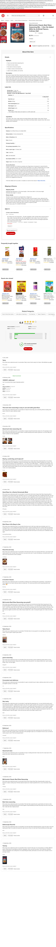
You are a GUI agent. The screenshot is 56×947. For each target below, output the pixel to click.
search (39, 15)
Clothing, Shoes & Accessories (33, 0)
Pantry (12, 20)
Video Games (45, 4)
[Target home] (3, 15)
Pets (6, 4)
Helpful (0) (25, 222)
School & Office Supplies (20, 4)
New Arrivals (48, 5)
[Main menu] (7, 15)
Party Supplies (7, 5)
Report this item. (41, 180)
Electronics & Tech (37, 4)
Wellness (12, 4)
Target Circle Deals (16, 7)
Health (8, 4)
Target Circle (15, 8)
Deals (38, 5)
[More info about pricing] (53, 35)
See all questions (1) (12, 230)
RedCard (10, 8)
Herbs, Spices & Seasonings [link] (21, 314)
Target (2, 20)
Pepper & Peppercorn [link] (42, 314)
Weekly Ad (23, 7)
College (19, 0)
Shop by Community (26, 5)
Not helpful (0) (30, 222)
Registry (6, 8)
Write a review (28, 348)
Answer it (10, 226)
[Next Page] (55, 258)
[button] (33, 33)
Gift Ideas (13, 5)
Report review (17, 369)
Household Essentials (23, 2)
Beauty (32, 2)
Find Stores (21, 8)
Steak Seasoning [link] (51, 314)
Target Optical (34, 5)
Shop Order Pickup (30, 7)
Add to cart (32, 41)
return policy (12, 203)
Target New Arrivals (4, 0)
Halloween (23, 0)
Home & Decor (44, 0)
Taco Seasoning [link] (32, 314)
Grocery (16, 2)
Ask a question (11, 233)
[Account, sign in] (46, 15)
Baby (29, 2)
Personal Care (37, 2)
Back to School (13, 0)
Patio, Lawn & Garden (8, 2)
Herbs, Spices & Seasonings (21, 20)
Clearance (42, 5)
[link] (33, 33)
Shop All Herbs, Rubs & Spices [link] (8, 314)
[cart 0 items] (53, 15)
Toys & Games (29, 4)
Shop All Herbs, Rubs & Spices (35, 20)
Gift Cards (18, 5)
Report (35, 222)
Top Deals (9, 7)
